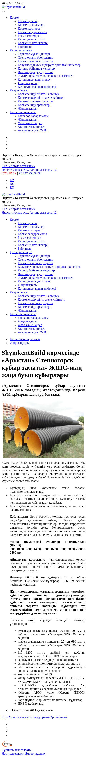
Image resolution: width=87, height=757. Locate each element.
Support (30, 753)
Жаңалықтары (27, 83)
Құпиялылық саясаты (16, 750)
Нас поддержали (13, 753)
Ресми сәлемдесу (29, 35)
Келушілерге (18, 90)
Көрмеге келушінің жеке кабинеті (41, 97)
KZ (12, 180)
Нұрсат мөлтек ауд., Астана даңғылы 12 (29, 169)
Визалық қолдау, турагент (35, 72)
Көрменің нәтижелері (33, 43)
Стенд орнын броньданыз (35, 57)
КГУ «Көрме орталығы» (18, 166)
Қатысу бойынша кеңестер (36, 68)
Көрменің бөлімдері (31, 25)
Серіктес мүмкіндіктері (34, 54)
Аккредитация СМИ (32, 130)
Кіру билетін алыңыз (16, 717)
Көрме (14, 17)
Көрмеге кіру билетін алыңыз (38, 94)
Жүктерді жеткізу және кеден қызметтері (46, 75)
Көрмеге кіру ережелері (34, 105)
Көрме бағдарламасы (32, 32)
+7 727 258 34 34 (29, 173)
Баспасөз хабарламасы (33, 116)
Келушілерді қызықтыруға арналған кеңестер (49, 65)
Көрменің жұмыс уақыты (35, 61)
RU (12, 184)
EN (12, 187)
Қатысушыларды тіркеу (34, 79)
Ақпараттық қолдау (31, 126)
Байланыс (24, 46)
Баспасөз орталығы (23, 112)
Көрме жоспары (29, 28)
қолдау (41, 753)
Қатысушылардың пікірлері (37, 86)
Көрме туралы (27, 21)
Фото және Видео (30, 123)
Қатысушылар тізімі (31, 39)
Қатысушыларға (21, 50)
